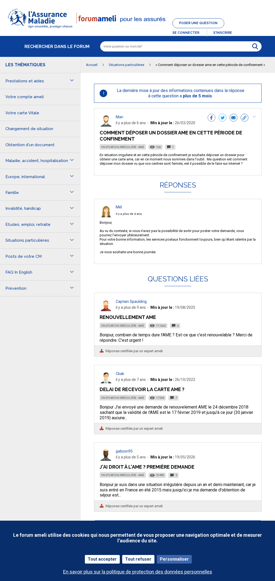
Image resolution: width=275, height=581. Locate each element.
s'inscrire (222, 33)
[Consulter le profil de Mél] (106, 215)
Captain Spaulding (131, 301)
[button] (137, 28)
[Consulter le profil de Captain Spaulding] (106, 309)
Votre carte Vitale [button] (22, 113)
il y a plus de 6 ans (129, 214)
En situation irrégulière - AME (122, 147)
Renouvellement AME (128, 317)
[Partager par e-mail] (233, 118)
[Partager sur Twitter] (222, 118)
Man (119, 117)
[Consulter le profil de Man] (106, 125)
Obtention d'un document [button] (30, 144)
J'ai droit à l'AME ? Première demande (147, 467)
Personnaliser (174, 559)
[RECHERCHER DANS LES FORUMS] (255, 46)
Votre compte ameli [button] (24, 96)
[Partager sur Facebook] (211, 118)
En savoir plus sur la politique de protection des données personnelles (137, 572)
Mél (119, 207)
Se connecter (185, 33)
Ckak (120, 374)
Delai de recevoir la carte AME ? (142, 389)
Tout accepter (102, 559)
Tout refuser (138, 559)
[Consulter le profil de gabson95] (106, 459)
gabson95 (124, 451)
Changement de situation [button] (29, 128)
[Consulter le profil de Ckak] (106, 381)
